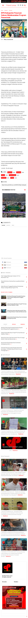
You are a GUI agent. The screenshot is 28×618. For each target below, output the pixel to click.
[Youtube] (20, 5)
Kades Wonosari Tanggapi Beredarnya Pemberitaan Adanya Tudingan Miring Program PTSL (13, 404)
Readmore (18, 374)
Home (2, 10)
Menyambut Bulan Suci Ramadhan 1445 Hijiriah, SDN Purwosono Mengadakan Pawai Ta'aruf (13, 214)
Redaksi (16, 581)
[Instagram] (18, 5)
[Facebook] (22, 5)
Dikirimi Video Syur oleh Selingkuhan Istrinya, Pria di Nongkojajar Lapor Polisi (13, 425)
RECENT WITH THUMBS (6, 292)
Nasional (6, 10)
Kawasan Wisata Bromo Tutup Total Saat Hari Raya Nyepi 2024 (13, 203)
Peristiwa (10, 10)
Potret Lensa (11, 5)
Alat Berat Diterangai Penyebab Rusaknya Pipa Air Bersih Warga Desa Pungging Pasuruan (16, 297)
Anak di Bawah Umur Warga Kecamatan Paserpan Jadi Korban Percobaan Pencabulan (12, 546)
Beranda (4, 581)
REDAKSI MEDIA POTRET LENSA (12, 447)
